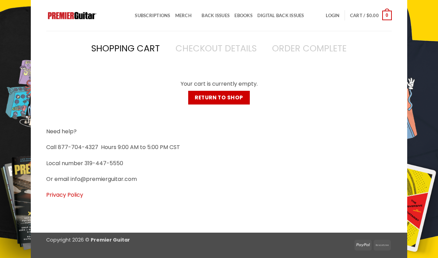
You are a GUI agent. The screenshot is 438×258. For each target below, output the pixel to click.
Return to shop (219, 97)
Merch (183, 15)
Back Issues (216, 15)
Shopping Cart (125, 48)
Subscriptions (152, 15)
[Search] (127, 15)
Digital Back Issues (280, 15)
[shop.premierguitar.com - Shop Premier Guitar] (80, 16)
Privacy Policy (64, 195)
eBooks (243, 15)
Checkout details (216, 48)
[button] (332, 15)
